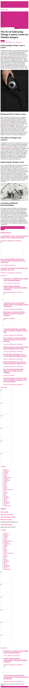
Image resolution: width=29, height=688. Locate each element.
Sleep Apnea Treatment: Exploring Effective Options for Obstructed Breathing (14, 313)
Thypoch (3, 219)
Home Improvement (8, 489)
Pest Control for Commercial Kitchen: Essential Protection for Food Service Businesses (15, 339)
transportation (7, 503)
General (5, 486)
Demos (5, 1)
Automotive (6, 470)
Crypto (5, 474)
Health (5, 21)
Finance (5, 482)
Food (5, 484)
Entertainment (7, 480)
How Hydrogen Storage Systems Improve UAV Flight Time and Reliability (13, 370)
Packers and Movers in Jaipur (8, 517)
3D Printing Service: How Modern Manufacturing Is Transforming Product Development (16, 304)
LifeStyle (6, 16)
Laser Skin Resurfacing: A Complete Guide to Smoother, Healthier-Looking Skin (15, 330)
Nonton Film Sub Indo (6, 524)
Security (5, 499)
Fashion (5, 18)
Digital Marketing (8, 477)
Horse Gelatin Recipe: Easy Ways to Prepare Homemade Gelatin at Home (15, 362)
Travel (5, 20)
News (5, 494)
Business (3, 41)
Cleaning (6, 473)
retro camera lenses (5, 122)
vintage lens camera (5, 147)
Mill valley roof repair (6, 519)
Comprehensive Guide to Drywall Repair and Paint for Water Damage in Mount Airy (14, 236)
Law (5, 490)
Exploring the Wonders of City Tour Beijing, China (13, 226)
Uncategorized (7, 505)
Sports (5, 500)
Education (6, 478)
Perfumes (6, 496)
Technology (6, 501)
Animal (5, 469)
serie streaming (4, 512)
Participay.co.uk (4, 9)
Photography (7, 17)
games (5, 485)
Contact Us (6, 22)
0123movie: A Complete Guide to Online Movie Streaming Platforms (16, 279)
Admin (19, 42)
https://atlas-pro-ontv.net (7, 514)
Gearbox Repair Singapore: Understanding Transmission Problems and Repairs (15, 287)
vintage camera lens (5, 56)
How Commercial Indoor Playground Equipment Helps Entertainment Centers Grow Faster (13, 260)
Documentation (7, 4)
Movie (5, 493)
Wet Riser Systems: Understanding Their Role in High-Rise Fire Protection (16, 347)
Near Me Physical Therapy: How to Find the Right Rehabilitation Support (15, 355)
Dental (5, 476)
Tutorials (6, 3)
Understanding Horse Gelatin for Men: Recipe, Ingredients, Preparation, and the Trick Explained (15, 379)
